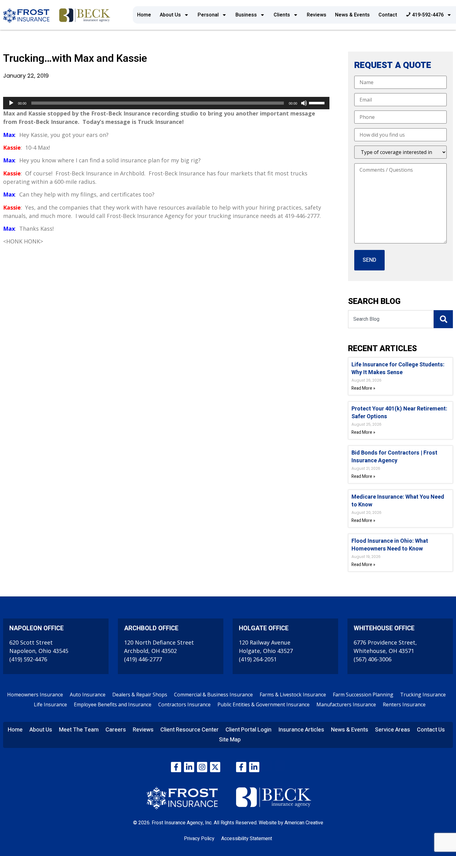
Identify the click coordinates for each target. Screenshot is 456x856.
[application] (166, 103)
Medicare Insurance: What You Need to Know (397, 501)
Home (144, 15)
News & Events (352, 15)
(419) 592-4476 (28, 659)
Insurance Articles (301, 730)
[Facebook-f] (176, 767)
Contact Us (431, 730)
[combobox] (391, 319)
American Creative (303, 823)
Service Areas (392, 730)
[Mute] (304, 103)
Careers (115, 730)
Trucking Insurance (423, 694)
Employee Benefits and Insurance (112, 704)
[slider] (317, 102)
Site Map (230, 740)
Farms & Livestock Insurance (293, 694)
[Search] (443, 319)
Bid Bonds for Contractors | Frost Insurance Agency (394, 457)
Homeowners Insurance (35, 694)
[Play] (11, 103)
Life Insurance (50, 704)
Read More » (363, 388)
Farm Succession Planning (363, 694)
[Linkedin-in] (189, 767)
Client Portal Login (248, 730)
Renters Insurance (404, 704)
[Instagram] (202, 767)
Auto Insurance (87, 694)
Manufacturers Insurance (346, 704)
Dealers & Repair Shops (139, 694)
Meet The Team (79, 730)
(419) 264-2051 (258, 659)
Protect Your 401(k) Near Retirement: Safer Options (399, 413)
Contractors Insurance (184, 704)
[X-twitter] (215, 767)
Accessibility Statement (246, 838)
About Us (170, 15)
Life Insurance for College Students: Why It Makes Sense (398, 368)
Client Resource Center (189, 730)
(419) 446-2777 (143, 659)
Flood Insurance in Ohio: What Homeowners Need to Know (389, 545)
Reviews (316, 15)
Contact (387, 15)
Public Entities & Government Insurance (263, 704)
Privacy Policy (199, 838)
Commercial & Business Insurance (213, 694)
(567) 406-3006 (372, 659)
